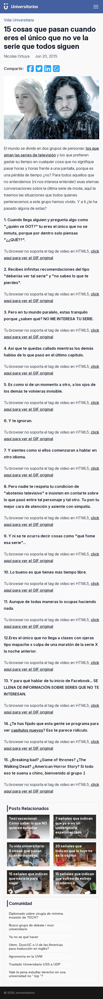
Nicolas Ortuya (16, 56)
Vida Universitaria (19, 20)
